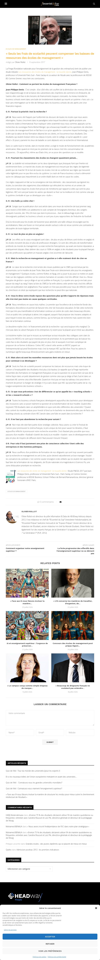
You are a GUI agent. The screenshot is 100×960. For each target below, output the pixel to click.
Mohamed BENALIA (14, 826)
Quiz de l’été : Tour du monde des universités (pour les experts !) (33, 771)
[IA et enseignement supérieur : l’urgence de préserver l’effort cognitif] (27, 625)
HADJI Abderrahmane (14, 815)
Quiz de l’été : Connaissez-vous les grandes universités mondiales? (34, 782)
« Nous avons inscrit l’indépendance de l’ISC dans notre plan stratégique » (58, 826)
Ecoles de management (17, 491)
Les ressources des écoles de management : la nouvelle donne (44, 72)
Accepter (50, 936)
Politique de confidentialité (57, 957)
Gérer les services (10, 930)
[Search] (94, 3)
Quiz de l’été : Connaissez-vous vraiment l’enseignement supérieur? (34, 788)
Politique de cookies (39, 957)
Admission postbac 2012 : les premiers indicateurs (38, 849)
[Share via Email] (60, 501)
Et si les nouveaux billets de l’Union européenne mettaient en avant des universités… (41, 776)
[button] (96, 908)
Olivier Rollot (20, 62)
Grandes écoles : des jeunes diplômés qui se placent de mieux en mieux (56, 844)
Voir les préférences (50, 951)
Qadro (8, 849)
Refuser (50, 944)
